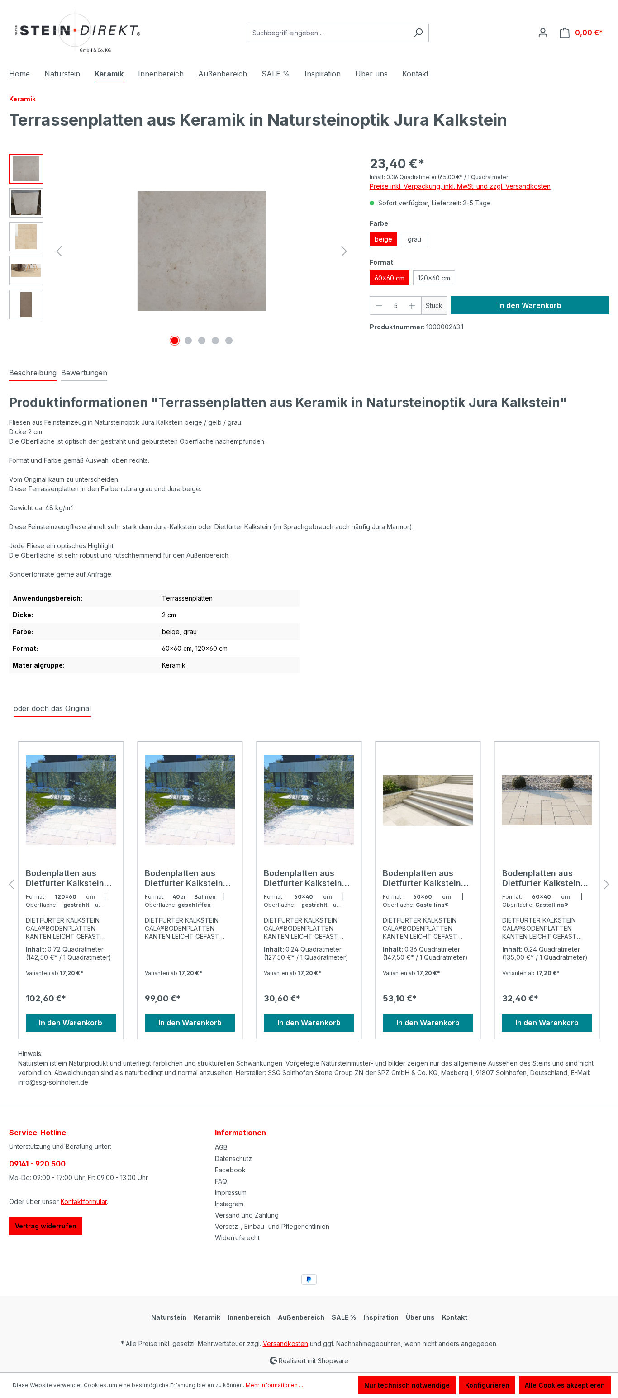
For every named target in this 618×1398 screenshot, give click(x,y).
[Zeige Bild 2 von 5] (188, 340)
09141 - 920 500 (37, 1163)
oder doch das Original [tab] (52, 708)
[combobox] (328, 33)
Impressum (231, 1192)
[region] (180, 251)
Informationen (240, 1132)
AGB (221, 1147)
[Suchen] (418, 33)
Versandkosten (285, 1343)
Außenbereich (301, 1317)
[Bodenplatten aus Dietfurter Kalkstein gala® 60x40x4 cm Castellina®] (547, 800)
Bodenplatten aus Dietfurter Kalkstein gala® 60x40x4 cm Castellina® (541, 878)
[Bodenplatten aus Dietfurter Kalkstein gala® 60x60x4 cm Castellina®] (428, 800)
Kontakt (454, 1317)
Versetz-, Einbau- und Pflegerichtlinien (272, 1226)
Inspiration (381, 1317)
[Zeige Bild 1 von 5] (174, 340)
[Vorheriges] (59, 251)
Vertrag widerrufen (45, 1226)
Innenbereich (249, 1317)
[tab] (33, 373)
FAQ (221, 1181)
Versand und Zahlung (247, 1215)
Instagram (229, 1204)
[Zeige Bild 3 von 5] (201, 340)
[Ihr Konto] (543, 33)
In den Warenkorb (529, 305)
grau (414, 239)
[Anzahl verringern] (379, 305)
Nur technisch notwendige (407, 1385)
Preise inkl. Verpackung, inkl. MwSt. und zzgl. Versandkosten (460, 186)
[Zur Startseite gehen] (77, 31)
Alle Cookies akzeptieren (565, 1385)
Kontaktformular (84, 1201)
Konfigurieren (487, 1385)
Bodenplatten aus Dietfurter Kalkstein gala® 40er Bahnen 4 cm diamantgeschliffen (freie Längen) (187, 878)
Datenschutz (233, 1158)
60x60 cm (389, 278)
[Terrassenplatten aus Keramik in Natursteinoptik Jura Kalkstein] (201, 251)
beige (383, 239)
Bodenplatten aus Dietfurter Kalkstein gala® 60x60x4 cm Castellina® (422, 878)
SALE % (344, 1317)
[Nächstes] (344, 251)
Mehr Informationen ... (274, 1385)
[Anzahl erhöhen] (412, 305)
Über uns (420, 1317)
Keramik (207, 1317)
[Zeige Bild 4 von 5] (215, 340)
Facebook (230, 1170)
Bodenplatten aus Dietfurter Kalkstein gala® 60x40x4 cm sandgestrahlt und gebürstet (303, 878)
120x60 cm (434, 278)
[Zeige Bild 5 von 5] (229, 340)
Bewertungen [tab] (84, 372)
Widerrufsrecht (237, 1238)
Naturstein (168, 1317)
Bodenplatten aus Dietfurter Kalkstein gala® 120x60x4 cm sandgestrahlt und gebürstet (66, 878)
